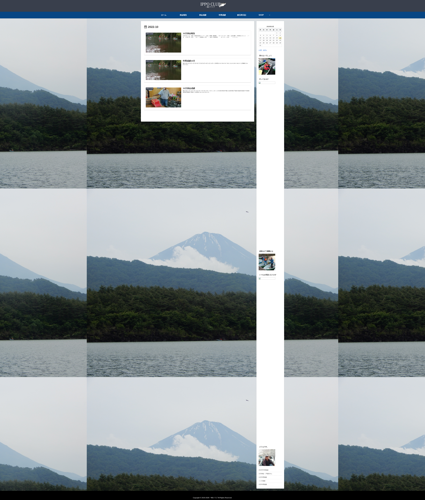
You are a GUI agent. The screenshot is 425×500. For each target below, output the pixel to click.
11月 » (265, 50)
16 (280, 38)
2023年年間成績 (263, 470)
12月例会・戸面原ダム (265, 473)
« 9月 (260, 50)
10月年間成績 (263, 484)
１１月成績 (262, 481)
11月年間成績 (263, 477)
